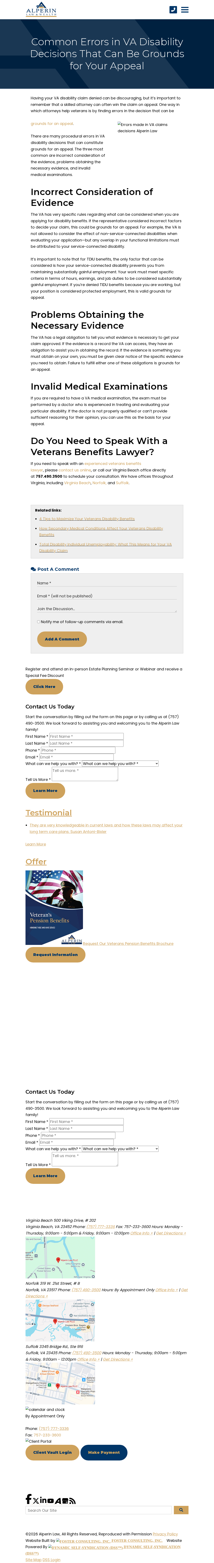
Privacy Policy (165, 1534)
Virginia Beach (77, 482)
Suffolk (122, 482)
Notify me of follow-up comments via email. (81, 621)
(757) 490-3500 (86, 1289)
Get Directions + (171, 1233)
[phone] (173, 9)
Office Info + (141, 1233)
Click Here (44, 686)
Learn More (45, 790)
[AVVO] (58, 1502)
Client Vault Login (52, 1452)
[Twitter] (36, 1502)
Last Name (36, 743)
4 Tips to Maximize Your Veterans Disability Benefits (87, 518)
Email (31, 757)
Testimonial (48, 812)
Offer (36, 861)
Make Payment (104, 1452)
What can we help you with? (53, 763)
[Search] (181, 1510)
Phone (32, 750)
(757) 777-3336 (100, 1226)
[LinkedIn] (43, 1502)
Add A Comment (62, 639)
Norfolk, (100, 482)
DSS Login (51, 1559)
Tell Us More (38, 779)
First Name (36, 736)
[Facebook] (29, 1502)
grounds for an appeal (52, 123)
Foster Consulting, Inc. (137, 1541)
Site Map (33, 1559)
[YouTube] (51, 1502)
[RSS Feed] (72, 1502)
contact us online (75, 470)
